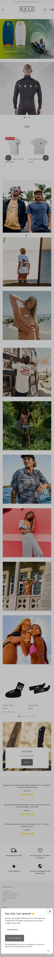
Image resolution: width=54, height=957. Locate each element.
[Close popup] (50, 911)
